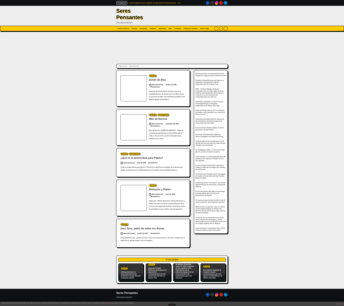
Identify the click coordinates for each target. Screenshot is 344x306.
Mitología (153, 115)
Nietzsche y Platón (160, 189)
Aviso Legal (204, 28)
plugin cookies (339, 304)
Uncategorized (163, 115)
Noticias (124, 268)
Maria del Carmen (157, 84)
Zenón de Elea (157, 79)
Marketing (162, 28)
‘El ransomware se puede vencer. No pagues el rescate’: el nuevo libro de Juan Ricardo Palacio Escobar (210, 176)
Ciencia (134, 28)
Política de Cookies (191, 28)
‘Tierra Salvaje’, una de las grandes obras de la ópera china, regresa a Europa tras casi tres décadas (210, 158)
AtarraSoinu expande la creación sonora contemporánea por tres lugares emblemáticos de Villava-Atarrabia (209, 103)
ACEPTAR (172, 304)
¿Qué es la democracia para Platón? (141, 158)
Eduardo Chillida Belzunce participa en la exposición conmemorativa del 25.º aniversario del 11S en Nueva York (209, 82)
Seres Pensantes (127, 292)
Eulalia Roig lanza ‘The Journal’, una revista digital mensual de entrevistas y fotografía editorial (210, 185)
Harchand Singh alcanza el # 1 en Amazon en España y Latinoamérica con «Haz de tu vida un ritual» (210, 112)
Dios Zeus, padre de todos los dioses (142, 228)
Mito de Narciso (158, 119)
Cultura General (123, 28)
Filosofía (153, 75)
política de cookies (109, 303)
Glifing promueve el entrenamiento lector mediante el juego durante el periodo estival (131, 275)
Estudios (153, 28)
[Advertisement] (172, 46)
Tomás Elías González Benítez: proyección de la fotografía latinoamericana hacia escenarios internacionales (209, 121)
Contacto (177, 28)
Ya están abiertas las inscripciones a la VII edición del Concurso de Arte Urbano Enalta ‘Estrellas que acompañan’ (210, 143)
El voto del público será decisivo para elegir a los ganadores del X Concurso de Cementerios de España (210, 193)
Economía (143, 28)
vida (170, 28)
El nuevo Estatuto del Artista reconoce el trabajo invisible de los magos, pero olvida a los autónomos (210, 167)
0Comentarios (155, 87)
